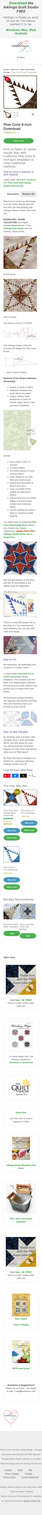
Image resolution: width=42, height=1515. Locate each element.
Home (6, 69)
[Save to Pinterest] (7, 79)
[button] (33, 114)
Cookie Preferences (30, 1477)
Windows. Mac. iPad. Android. (21, 31)
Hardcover (14, 1062)
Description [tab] (13, 194)
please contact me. (32, 1501)
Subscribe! (21, 1112)
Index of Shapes (21, 1325)
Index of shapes (12, 1473)
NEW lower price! (21, 1368)
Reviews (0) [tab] (28, 194)
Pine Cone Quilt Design (19, 183)
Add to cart (19, 141)
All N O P (15, 69)
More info (11, 830)
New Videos (21, 1319)
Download (18, 3)
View (12, 933)
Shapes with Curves (13, 186)
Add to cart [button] (12, 838)
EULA (20, 1470)
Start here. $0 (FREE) (21, 1000)
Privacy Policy (9, 1477)
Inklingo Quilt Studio (14, 228)
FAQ (30, 1470)
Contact (8, 1470)
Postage (28, 1473)
